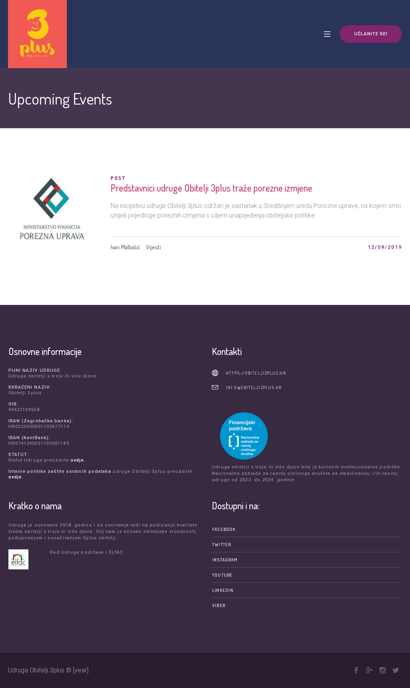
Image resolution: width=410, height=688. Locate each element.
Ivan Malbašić (125, 247)
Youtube (222, 575)
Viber (218, 605)
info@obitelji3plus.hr (253, 387)
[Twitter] (395, 670)
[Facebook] (356, 670)
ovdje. (78, 460)
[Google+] (369, 670)
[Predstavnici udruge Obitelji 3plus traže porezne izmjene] (53, 219)
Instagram (224, 560)
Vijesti (153, 247)
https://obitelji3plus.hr (255, 373)
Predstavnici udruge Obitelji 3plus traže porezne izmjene (211, 188)
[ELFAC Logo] (27, 559)
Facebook (223, 529)
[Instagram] (382, 670)
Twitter (221, 544)
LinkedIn (222, 590)
